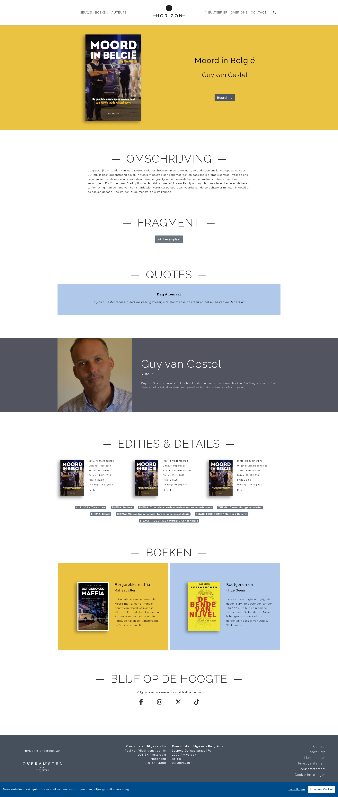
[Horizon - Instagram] (159, 702)
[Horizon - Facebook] (141, 702)
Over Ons (239, 12)
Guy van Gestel (181, 363)
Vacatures (318, 752)
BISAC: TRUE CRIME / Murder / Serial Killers (169, 520)
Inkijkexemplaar (169, 239)
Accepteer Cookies (321, 789)
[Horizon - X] (178, 702)
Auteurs (119, 12)
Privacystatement (312, 763)
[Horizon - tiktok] (196, 702)
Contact (259, 12)
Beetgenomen (239, 584)
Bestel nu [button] (224, 98)
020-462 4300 (155, 762)
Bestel (93, 490)
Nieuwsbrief (216, 12)
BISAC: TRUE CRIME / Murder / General (221, 514)
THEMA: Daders (122, 507)
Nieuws (85, 12)
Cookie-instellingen (310, 775)
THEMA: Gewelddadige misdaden (240, 507)
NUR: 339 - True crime (90, 507)
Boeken (101, 12)
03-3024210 (181, 762)
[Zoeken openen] (274, 12)
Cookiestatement (312, 769)
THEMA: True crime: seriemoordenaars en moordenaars (175, 507)
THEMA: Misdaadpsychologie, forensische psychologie (153, 514)
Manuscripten (315, 758)
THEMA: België (100, 514)
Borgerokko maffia (132, 584)
